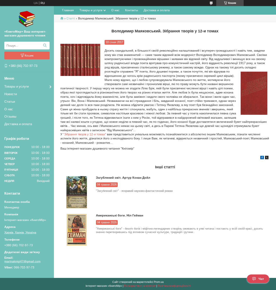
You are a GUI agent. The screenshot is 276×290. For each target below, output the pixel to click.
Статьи (9, 101)
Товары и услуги (16, 86)
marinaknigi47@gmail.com (22, 261)
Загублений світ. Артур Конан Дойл (123, 177)
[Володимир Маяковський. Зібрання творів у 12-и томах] (80, 60)
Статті (70, 18)
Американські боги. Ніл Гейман (119, 215)
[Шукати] (45, 45)
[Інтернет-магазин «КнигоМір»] (27, 18)
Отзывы (10, 116)
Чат (261, 279)
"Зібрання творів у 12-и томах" (84, 134)
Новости (10, 94)
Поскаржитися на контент (140, 285)
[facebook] (262, 158)
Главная (68, 10)
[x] (266, 158)
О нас (8, 109)
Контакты (131, 10)
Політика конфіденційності (174, 285)
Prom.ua (159, 282)
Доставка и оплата (18, 124)
